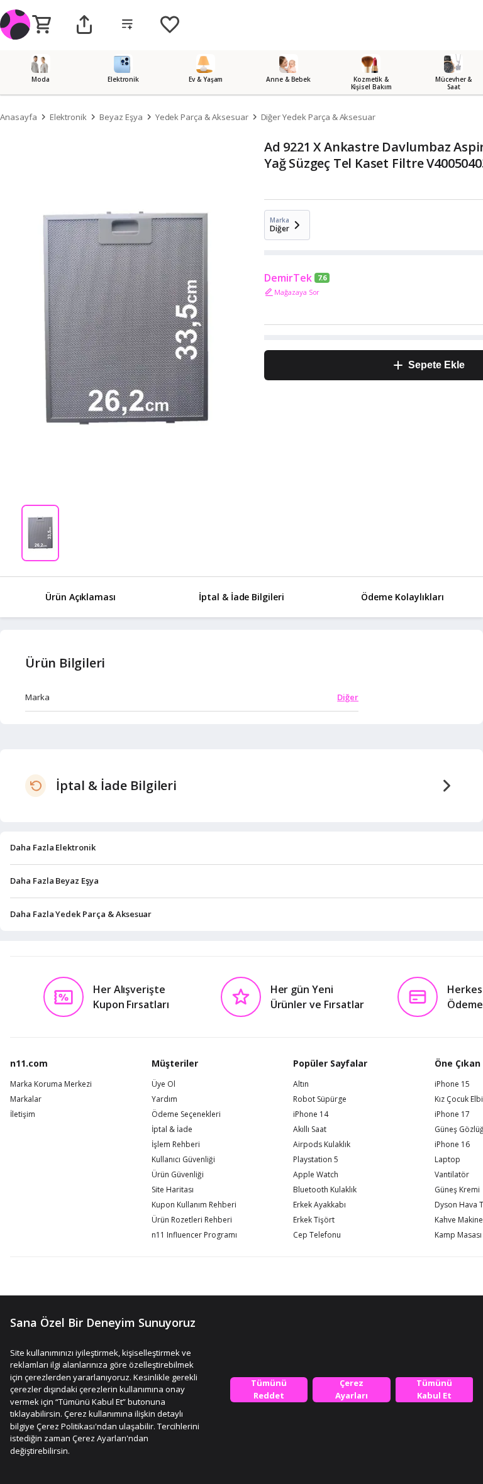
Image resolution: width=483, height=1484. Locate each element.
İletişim (22, 1114)
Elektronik (68, 117)
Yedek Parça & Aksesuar (201, 117)
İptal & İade (172, 1129)
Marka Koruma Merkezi (51, 1084)
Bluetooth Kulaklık (325, 1190)
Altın (301, 1084)
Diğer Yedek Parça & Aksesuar (318, 117)
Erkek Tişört (314, 1220)
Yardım (164, 1099)
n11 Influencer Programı (194, 1235)
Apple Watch (315, 1175)
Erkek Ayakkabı (319, 1205)
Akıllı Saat (309, 1129)
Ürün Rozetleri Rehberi (192, 1220)
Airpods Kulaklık (321, 1145)
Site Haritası (173, 1190)
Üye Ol (163, 1084)
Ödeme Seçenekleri (186, 1114)
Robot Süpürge (320, 1099)
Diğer (347, 697)
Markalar (26, 1099)
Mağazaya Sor (296, 292)
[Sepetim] (41, 25)
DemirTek (288, 278)
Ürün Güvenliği (178, 1175)
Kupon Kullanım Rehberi (194, 1205)
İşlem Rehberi (176, 1145)
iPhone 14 (310, 1114)
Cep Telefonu (317, 1235)
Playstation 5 (315, 1160)
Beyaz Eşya (121, 117)
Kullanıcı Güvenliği (183, 1160)
